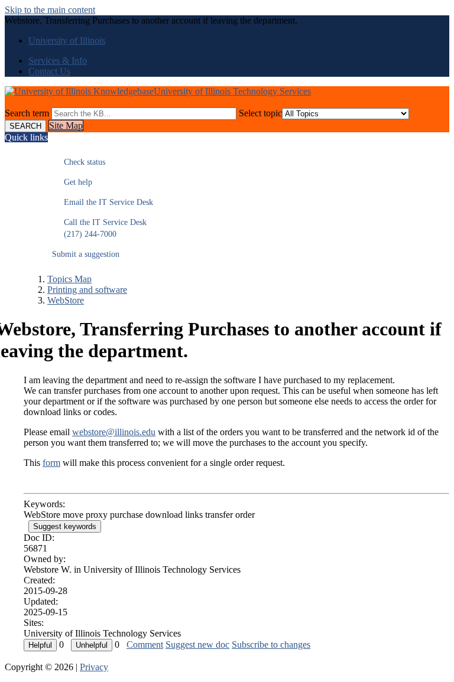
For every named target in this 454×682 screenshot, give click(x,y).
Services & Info (57, 61)
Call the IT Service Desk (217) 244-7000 (99, 228)
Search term (27, 113)
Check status (78, 162)
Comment (145, 644)
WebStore (65, 300)
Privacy (94, 667)
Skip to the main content (50, 10)
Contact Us (49, 71)
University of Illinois (66, 40)
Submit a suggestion (85, 254)
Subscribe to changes (271, 644)
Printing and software (87, 290)
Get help (72, 182)
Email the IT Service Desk (102, 202)
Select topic (260, 113)
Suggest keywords (64, 526)
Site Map (66, 125)
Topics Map (69, 279)
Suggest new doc (197, 644)
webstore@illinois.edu (113, 432)
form (51, 463)
